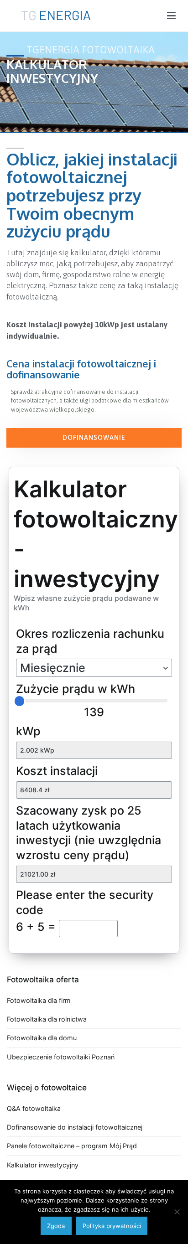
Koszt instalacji (57, 771)
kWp (28, 731)
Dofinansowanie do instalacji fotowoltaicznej (74, 1127)
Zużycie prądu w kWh (75, 689)
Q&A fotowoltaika (34, 1108)
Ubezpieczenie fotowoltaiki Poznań (61, 1057)
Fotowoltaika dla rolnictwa (47, 1019)
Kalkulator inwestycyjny (42, 1165)
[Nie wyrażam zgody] (176, 1211)
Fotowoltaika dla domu (42, 1038)
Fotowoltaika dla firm (39, 1000)
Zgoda (56, 1225)
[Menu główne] (171, 16)
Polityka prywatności (112, 1225)
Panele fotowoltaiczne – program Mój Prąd (72, 1146)
